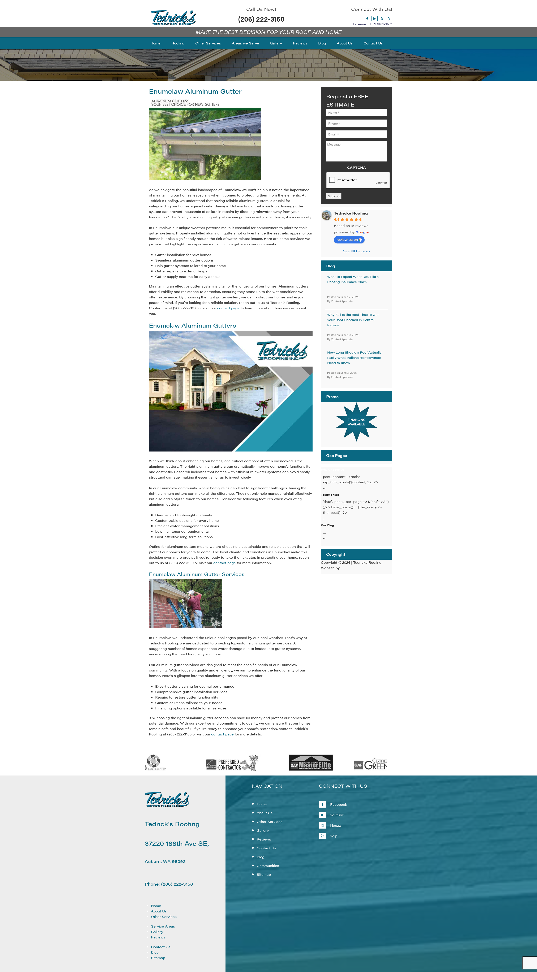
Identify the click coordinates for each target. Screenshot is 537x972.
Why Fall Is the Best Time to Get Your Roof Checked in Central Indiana (353, 319)
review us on (347, 239)
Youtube (337, 814)
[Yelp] (389, 18)
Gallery (157, 931)
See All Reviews (356, 251)
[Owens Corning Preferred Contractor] (211, 770)
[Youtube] (374, 18)
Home (156, 905)
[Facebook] (367, 18)
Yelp (333, 835)
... (324, 532)
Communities (268, 865)
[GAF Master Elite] (289, 770)
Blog (155, 952)
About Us (159, 911)
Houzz (335, 825)
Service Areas (163, 926)
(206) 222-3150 (261, 19)
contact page (228, 308)
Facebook (338, 804)
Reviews (158, 937)
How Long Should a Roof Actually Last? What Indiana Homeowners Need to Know (354, 357)
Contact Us (160, 946)
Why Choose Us (332, 469)
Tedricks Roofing (351, 213)
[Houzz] (382, 18)
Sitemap (158, 957)
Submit (334, 196)
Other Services (164, 916)
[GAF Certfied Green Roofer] (367, 770)
